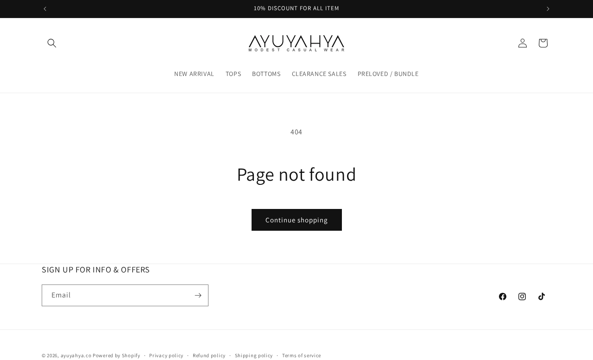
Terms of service (301, 355)
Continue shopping (296, 219)
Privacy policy (166, 355)
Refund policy (209, 355)
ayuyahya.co (76, 355)
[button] (52, 43)
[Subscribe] (198, 295)
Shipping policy (254, 355)
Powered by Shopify (116, 355)
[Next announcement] (548, 9)
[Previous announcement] (45, 9)
